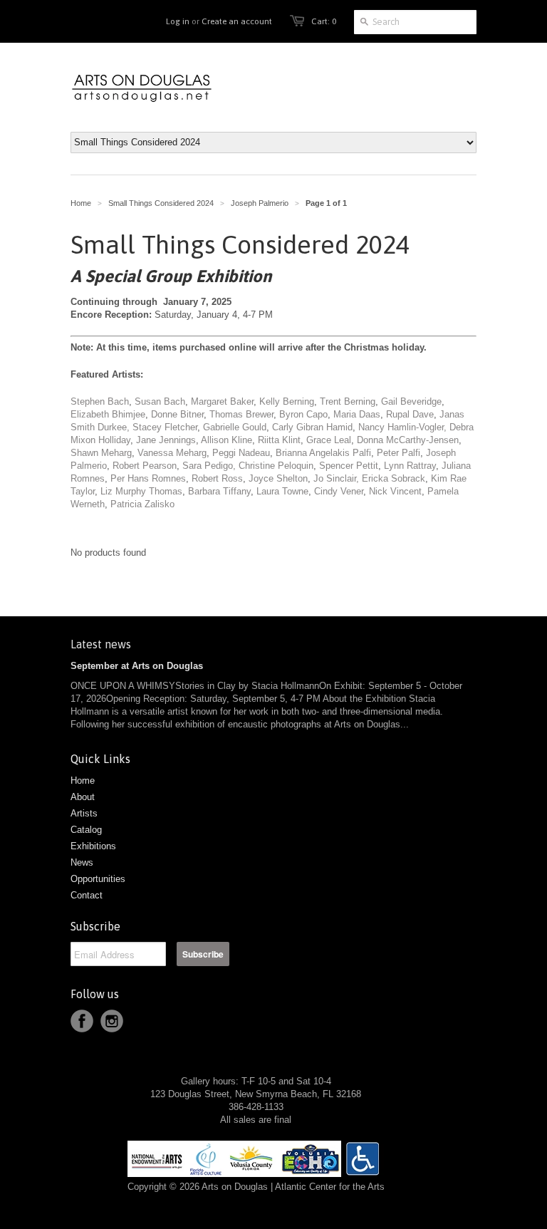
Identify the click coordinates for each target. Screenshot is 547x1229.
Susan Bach (160, 401)
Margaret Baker (222, 401)
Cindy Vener (338, 491)
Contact (87, 895)
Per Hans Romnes (148, 478)
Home (83, 780)
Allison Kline (226, 440)
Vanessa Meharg (172, 452)
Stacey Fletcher (164, 427)
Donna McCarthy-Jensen (408, 440)
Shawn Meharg (101, 452)
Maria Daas (356, 414)
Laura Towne (282, 491)
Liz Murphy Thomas (141, 491)
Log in (177, 21)
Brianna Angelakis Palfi (323, 452)
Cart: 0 (323, 21)
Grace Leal (328, 440)
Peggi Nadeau (241, 452)
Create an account (237, 21)
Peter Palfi (398, 452)
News (82, 862)
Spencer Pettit (348, 465)
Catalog (86, 829)
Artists (84, 813)
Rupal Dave (410, 414)
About (83, 797)
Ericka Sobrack (393, 478)
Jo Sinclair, (336, 478)
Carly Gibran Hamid (312, 427)
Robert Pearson (145, 465)
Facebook (82, 1021)
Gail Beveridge (411, 401)
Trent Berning (347, 401)
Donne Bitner (177, 414)
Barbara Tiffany (219, 491)
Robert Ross (217, 478)
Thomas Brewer (241, 414)
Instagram (111, 1021)
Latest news (101, 644)
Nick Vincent (395, 491)
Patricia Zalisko (142, 504)
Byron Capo (303, 414)
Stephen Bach (100, 401)
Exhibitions (93, 846)
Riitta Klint (279, 440)
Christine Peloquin (276, 465)
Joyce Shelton (278, 478)
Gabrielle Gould (234, 427)
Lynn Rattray (410, 465)
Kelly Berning (286, 401)
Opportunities (98, 878)
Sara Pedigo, (209, 465)
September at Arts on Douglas (137, 665)
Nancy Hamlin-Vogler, (402, 427)
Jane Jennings (164, 440)
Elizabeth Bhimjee (108, 414)
